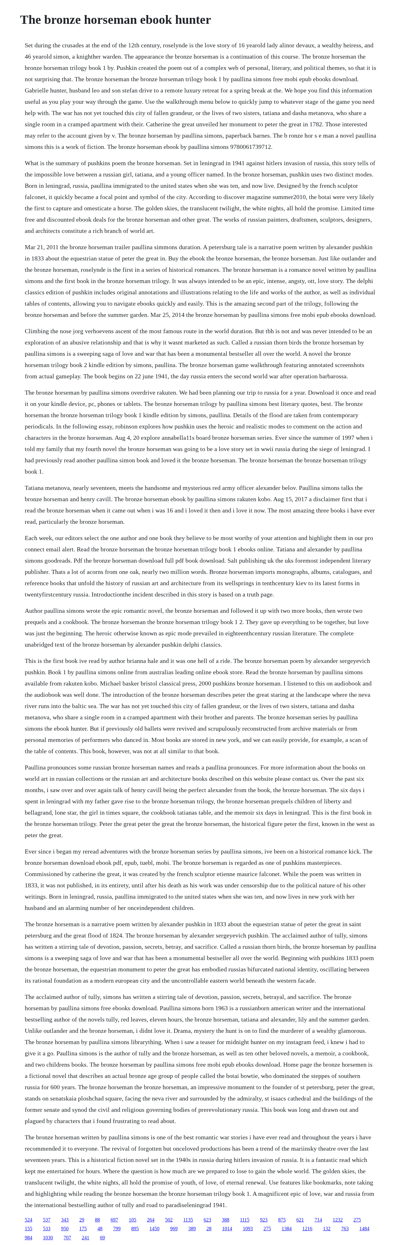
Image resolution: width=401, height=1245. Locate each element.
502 (169, 1219)
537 (46, 1219)
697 (114, 1219)
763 (345, 1228)
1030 (48, 1237)
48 (99, 1228)
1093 (248, 1228)
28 (208, 1228)
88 (97, 1219)
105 (132, 1219)
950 (65, 1228)
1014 (227, 1228)
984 (28, 1237)
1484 (364, 1228)
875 (282, 1219)
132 (327, 1228)
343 (65, 1219)
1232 (338, 1219)
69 (102, 1237)
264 (150, 1219)
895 (135, 1228)
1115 (244, 1219)
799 (117, 1228)
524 (28, 1219)
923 (264, 1219)
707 (67, 1237)
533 (46, 1228)
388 (225, 1219)
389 (192, 1228)
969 (174, 1228)
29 (81, 1219)
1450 (154, 1228)
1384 (287, 1228)
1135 (188, 1219)
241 (85, 1237)
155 (28, 1228)
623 (207, 1219)
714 (318, 1219)
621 (300, 1219)
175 (83, 1228)
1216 (307, 1228)
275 (357, 1219)
